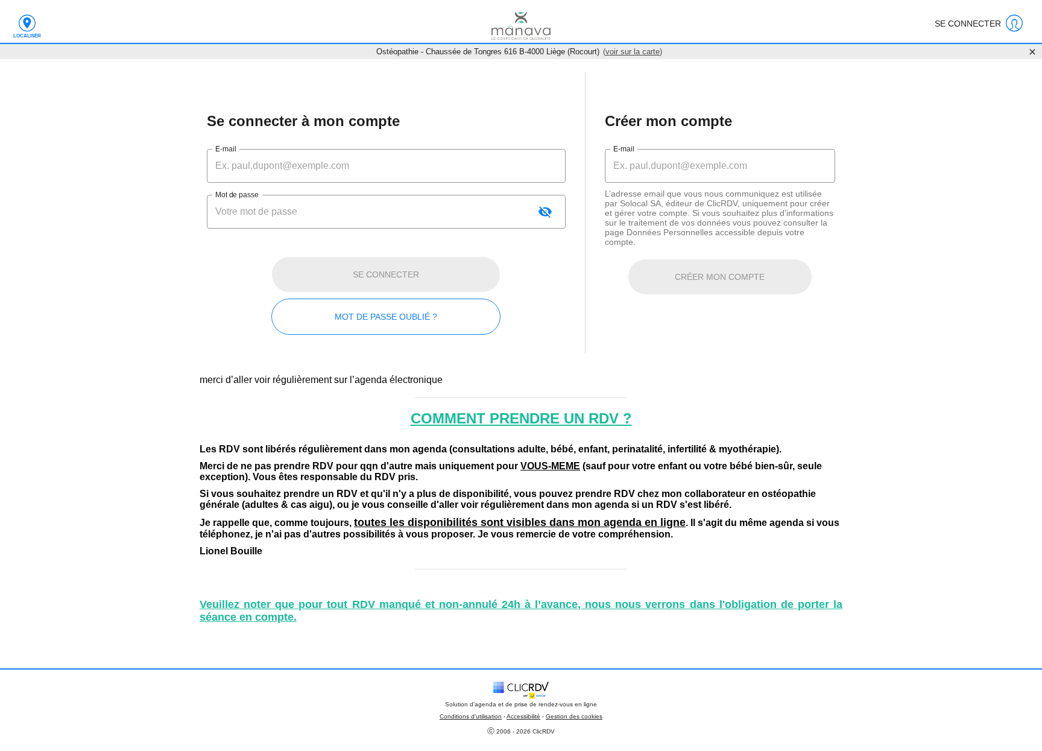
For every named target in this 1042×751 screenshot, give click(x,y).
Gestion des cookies (574, 716)
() (632, 51)
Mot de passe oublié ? (386, 317)
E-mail (225, 149)
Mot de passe (236, 194)
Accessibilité (523, 716)
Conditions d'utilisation (471, 716)
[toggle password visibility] (545, 212)
